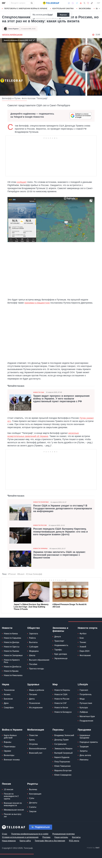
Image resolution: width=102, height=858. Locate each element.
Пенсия (6, 783)
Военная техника (12, 760)
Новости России (40, 525)
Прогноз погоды (36, 669)
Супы (31, 798)
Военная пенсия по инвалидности (13, 804)
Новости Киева (11, 634)
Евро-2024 (84, 651)
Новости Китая (61, 707)
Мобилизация (35, 729)
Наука (5, 684)
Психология (34, 703)
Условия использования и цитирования (20, 837)
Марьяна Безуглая (63, 770)
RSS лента (74, 841)
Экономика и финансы (60, 629)
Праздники (84, 729)
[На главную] (51, 3)
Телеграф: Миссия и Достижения (50, 841)
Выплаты (33, 642)
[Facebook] (69, 3)
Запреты (84, 751)
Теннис (83, 642)
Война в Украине (12, 729)
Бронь (32, 740)
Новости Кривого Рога (12, 661)
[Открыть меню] (4, 3)
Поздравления (86, 721)
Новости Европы (62, 690)
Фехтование (85, 655)
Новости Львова (11, 651)
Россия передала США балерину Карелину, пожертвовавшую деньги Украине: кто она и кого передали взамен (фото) (60, 531)
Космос (7, 694)
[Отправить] (31, 3)
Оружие (7, 751)
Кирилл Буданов (61, 757)
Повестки (33, 735)
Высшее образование (39, 660)
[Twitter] (84, 3)
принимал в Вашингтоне (37, 303)
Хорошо (63, 15)
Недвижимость (61, 645)
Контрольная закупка (63, 8)
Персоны (58, 729)
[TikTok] (92, 3)
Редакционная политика (63, 834)
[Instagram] (88, 3)
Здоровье (33, 684)
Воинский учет (35, 753)
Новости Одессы (11, 647)
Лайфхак (84, 712)
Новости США (38, 392)
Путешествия (86, 703)
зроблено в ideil (93, 848)
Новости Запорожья (13, 655)
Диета (32, 699)
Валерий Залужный (63, 753)
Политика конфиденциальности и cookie (29, 834)
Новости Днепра (11, 642)
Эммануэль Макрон (63, 749)
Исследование (36, 707)
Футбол (83, 634)
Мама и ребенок (36, 690)
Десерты (33, 803)
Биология (8, 699)
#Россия (12, 574)
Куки (50, 15)
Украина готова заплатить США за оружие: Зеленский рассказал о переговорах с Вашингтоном (59, 555)
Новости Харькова (12, 638)
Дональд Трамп (61, 740)
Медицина (34, 651)
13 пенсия (8, 789)
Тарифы (58, 650)
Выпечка (33, 789)
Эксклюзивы (85, 8)
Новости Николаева (13, 675)
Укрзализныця (60, 658)
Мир (55, 684)
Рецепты (32, 783)
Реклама (46, 837)
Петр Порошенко (62, 762)
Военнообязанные (37, 749)
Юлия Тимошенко (62, 766)
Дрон (6, 703)
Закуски (32, 811)
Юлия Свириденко (62, 775)
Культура (84, 707)
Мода (82, 699)
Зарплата (33, 634)
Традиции (84, 747)
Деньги (57, 637)
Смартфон (9, 707)
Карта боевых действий (10, 736)
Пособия (33, 664)
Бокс (82, 638)
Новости (7, 628)
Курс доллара (60, 654)
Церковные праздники (85, 736)
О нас (4, 834)
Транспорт (59, 641)
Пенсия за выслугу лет (12, 815)
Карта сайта (25, 841)
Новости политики (41, 502)
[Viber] (73, 3)
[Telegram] (77, 3)
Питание (33, 694)
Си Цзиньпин (60, 744)
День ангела (85, 755)
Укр (98, 3)
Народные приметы (89, 742)
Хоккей (83, 647)
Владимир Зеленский (64, 735)
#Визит (20, 574)
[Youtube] (81, 3)
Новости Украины (40, 548)
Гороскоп (84, 690)
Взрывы (7, 742)
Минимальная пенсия (14, 810)
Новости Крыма (11, 671)
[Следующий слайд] (99, 8)
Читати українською (12, 35)
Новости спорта (87, 628)
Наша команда (9, 841)
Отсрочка (33, 744)
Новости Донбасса (12, 667)
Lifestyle (83, 684)
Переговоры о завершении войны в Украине (25, 8)
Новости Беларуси (63, 712)
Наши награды (61, 837)
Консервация (35, 794)
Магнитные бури (87, 716)
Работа (32, 638)
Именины (84, 760)
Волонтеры (9, 755)
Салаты (32, 807)
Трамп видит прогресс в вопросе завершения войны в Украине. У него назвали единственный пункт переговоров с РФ (61, 398)
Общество (33, 628)
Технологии (9, 690)
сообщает (22, 182)
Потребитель (86, 694)
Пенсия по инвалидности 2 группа (11, 796)
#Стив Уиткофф (34, 574)
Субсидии (33, 647)
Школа (32, 655)
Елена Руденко (13, 28)
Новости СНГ (60, 703)
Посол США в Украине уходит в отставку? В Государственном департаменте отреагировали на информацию (62, 508)
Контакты (76, 837)
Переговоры (9, 747)
